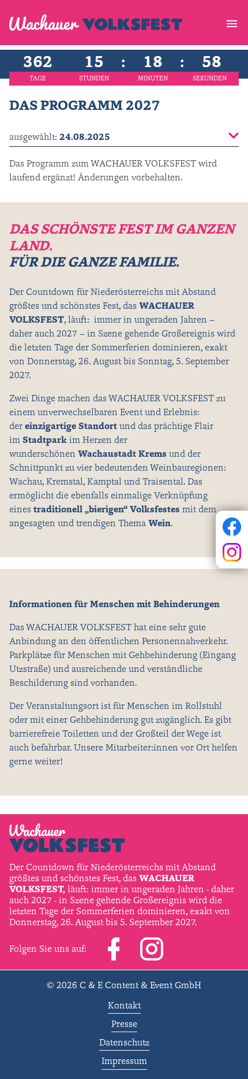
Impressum (124, 1060)
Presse (124, 1023)
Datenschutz (124, 1042)
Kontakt (124, 1005)
